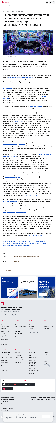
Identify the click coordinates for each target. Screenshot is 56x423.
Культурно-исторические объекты (6, 356)
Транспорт (3, 324)
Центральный (17, 259)
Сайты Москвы (5, 401)
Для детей (46, 355)
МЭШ (30, 355)
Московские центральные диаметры (35, 366)
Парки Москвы (32, 360)
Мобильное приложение (16, 381)
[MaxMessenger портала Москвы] (2, 314)
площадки (17, 253)
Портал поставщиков (7, 408)
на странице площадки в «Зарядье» (14, 212)
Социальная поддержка (20, 329)
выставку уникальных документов (14, 144)
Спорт (2, 342)
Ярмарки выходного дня (6, 366)
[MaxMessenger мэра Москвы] (30, 333)
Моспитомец (32, 368)
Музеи (45, 357)
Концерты (46, 361)
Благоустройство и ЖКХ (5, 335)
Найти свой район (5, 352)
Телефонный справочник (18, 361)
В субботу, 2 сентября (10, 202)
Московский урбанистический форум (39, 253)
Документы (46, 328)
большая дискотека (35, 107)
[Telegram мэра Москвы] (37, 333)
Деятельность (32, 322)
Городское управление (28, 256)
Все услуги (17, 331)
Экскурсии (46, 363)
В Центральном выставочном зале (17, 214)
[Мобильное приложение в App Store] (7, 384)
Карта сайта (4, 410)
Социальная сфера (5, 326)
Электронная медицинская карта (34, 358)
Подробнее (33, 418)
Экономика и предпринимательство (6, 339)
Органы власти (47, 324)
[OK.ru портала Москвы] (12, 314)
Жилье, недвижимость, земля (20, 327)
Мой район (37, 256)
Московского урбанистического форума (21, 78)
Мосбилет (46, 349)
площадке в (12, 177)
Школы (2, 364)
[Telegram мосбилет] (45, 366)
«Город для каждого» (30, 195)
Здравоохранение (5, 322)
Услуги (17, 320)
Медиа (30, 330)
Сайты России (5, 403)
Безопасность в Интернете (32, 363)
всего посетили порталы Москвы (43, 399)
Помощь (17, 349)
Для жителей (18, 322)
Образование (4, 328)
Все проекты (32, 373)
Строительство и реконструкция (5, 330)
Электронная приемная (20, 359)
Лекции (45, 359)
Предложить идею (19, 357)
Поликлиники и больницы (4, 359)
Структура (46, 322)
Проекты (31, 349)
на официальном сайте (36, 236)
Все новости (8, 270)
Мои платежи (18, 336)
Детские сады (4, 362)
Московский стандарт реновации (34, 371)
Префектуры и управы (49, 326)
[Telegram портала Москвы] (9, 314)
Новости (5, 5)
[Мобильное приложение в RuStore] (29, 384)
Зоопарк (45, 354)
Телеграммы (32, 328)
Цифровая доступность (7, 397)
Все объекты (4, 372)
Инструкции (18, 352)
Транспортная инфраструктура (5, 369)
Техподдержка (7, 399)
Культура (6, 11)
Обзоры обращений (20, 364)
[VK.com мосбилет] (48, 366)
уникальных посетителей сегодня (43, 397)
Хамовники (17, 261)
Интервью (31, 326)
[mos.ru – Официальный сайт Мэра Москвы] (5, 2)
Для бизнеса (18, 335)
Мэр (30, 320)
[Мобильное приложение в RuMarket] (7, 388)
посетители (24, 253)
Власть (45, 320)
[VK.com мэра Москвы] (34, 333)
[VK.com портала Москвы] (5, 314)
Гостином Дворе (18, 121)
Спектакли (46, 352)
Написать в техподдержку (19, 355)
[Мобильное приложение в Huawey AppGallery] (18, 384)
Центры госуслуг (19, 333)
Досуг (20, 256)
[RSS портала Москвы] (15, 314)
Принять (46, 416)
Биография (32, 324)
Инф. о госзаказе (5, 406)
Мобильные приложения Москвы (34, 353)
